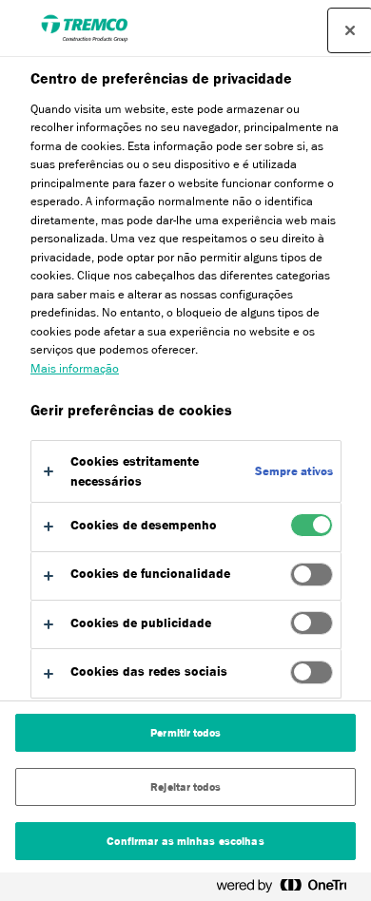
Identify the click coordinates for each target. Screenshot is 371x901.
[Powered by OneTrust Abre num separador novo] (289, 889)
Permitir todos (185, 732)
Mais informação (74, 368)
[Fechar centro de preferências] (350, 30)
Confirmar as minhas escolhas (185, 841)
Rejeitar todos (185, 787)
